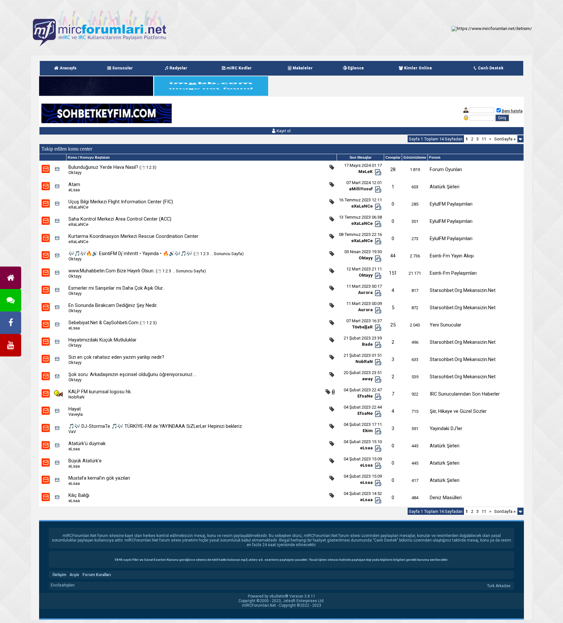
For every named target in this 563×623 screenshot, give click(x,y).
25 (393, 325)
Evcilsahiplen (63, 585)
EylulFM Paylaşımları (451, 204)
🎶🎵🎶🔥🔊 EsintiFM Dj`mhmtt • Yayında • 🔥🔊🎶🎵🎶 (130, 253)
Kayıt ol (283, 130)
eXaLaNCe (78, 207)
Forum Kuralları (96, 574)
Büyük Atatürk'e (85, 461)
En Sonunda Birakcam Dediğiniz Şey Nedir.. (113, 305)
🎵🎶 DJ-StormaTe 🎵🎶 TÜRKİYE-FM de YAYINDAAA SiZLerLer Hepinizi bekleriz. (155, 426)
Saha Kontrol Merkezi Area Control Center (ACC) (119, 219)
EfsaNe (365, 396)
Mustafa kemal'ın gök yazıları (99, 478)
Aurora (365, 292)
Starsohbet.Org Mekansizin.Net (463, 290)
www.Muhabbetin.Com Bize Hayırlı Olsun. (111, 271)
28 (393, 169)
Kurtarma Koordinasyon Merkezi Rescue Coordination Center (133, 236)
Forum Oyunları (446, 169)
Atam (74, 184)
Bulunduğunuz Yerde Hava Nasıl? (103, 167)
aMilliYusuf (361, 188)
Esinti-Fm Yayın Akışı (452, 256)
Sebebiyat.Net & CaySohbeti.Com (103, 323)
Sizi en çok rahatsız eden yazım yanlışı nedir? (116, 357)
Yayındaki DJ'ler (446, 428)
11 (484, 139)
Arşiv (74, 574)
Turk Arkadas (499, 586)
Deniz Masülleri (446, 497)
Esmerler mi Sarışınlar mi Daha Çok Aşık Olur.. (116, 288)
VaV (72, 431)
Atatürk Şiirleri (444, 187)
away (367, 378)
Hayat (74, 409)
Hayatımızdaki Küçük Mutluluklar (102, 340)
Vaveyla (75, 414)
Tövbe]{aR (362, 327)
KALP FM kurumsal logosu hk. (100, 392)
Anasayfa (67, 68)
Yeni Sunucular (445, 325)
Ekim (368, 430)
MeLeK (365, 171)
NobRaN (364, 361)
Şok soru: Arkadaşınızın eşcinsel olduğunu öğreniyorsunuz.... (132, 374)
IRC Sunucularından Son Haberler (465, 394)
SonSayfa (505, 139)
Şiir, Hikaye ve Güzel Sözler (458, 411)
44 (393, 256)
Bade (367, 344)
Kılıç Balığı (78, 495)
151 (393, 273)
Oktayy (74, 172)
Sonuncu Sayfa (228, 253)
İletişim (59, 574)
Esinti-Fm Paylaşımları (453, 273)
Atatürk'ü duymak (87, 443)
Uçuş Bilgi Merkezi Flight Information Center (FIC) (120, 202)
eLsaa (74, 189)
